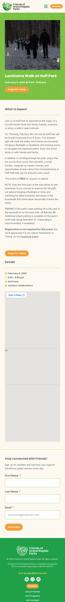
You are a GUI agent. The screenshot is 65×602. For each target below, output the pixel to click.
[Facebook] (27, 579)
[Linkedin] (38, 579)
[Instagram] (32, 579)
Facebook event (29, 236)
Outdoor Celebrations (20, 285)
